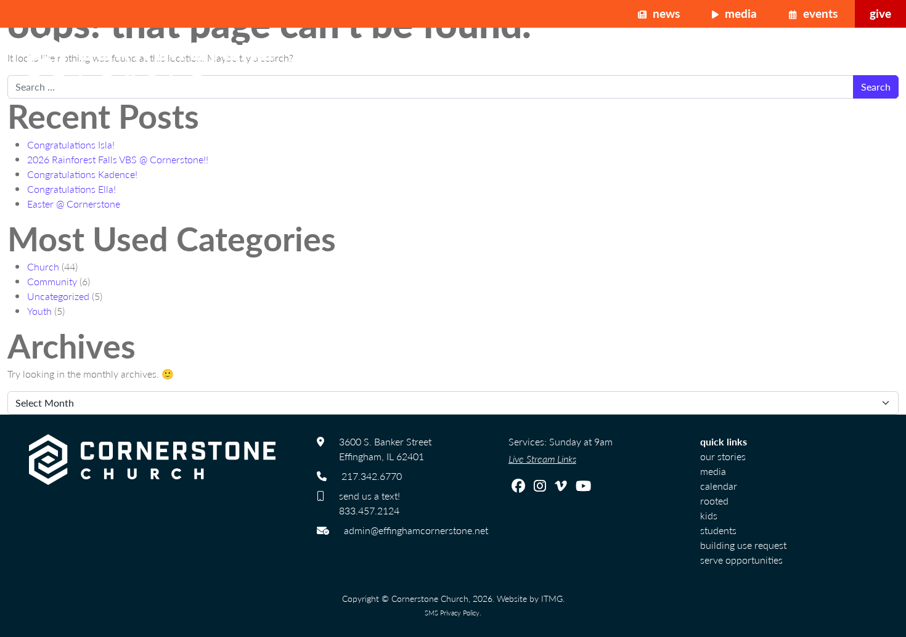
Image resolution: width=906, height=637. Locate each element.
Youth (39, 311)
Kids (708, 515)
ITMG (552, 598)
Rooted (714, 500)
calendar (718, 486)
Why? (752, 60)
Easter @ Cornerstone (73, 204)
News (665, 13)
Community (52, 281)
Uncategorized (58, 296)
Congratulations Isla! (71, 144)
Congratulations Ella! (71, 189)
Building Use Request (743, 545)
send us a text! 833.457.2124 (369, 503)
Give (880, 13)
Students (718, 530)
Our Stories (723, 456)
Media (739, 13)
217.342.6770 (371, 476)
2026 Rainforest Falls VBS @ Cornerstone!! (117, 159)
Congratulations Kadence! (82, 174)
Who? (688, 60)
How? (816, 60)
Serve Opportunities (741, 560)
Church (43, 266)
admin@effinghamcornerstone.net (416, 530)
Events (819, 13)
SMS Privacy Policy (452, 612)
